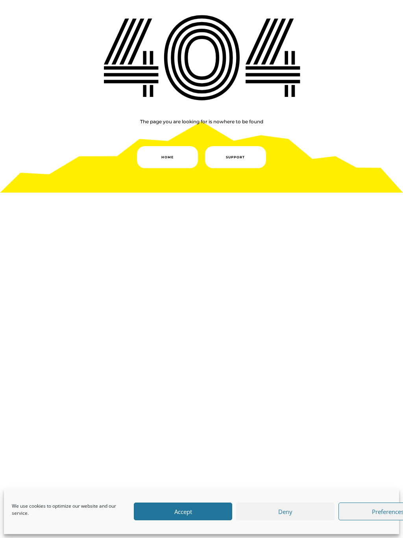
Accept (183, 512)
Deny (285, 512)
